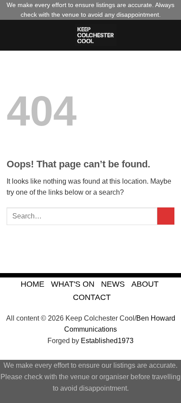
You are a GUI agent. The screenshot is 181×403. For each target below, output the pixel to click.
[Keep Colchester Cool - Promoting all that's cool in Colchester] (96, 35)
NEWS (113, 283)
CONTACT (92, 297)
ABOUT (145, 283)
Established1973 (107, 340)
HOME (32, 283)
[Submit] (165, 216)
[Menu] (12, 35)
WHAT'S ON (72, 283)
